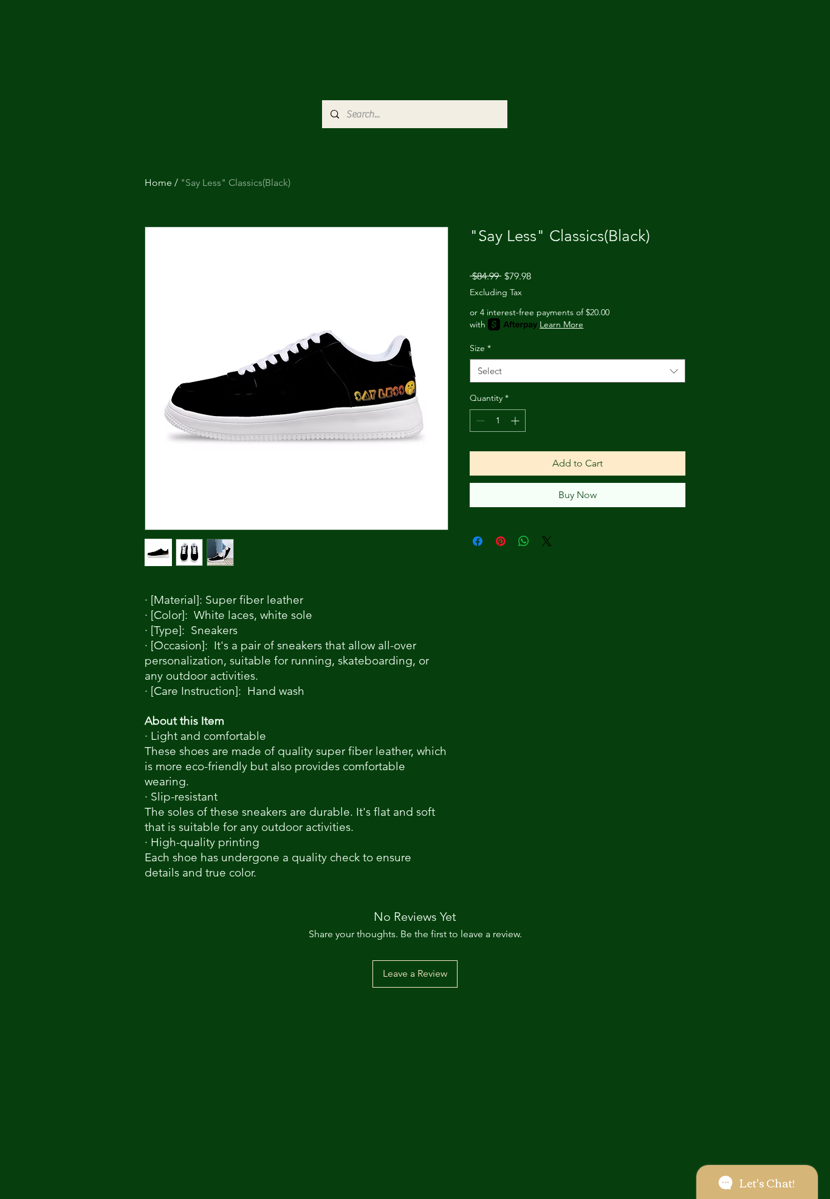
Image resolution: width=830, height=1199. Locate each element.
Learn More (561, 324)
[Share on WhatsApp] (523, 541)
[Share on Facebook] (477, 541)
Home (158, 182)
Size (480, 348)
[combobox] (577, 371)
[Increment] (516, 420)
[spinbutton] (498, 420)
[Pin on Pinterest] (500, 541)
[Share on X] (547, 541)
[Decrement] (479, 420)
